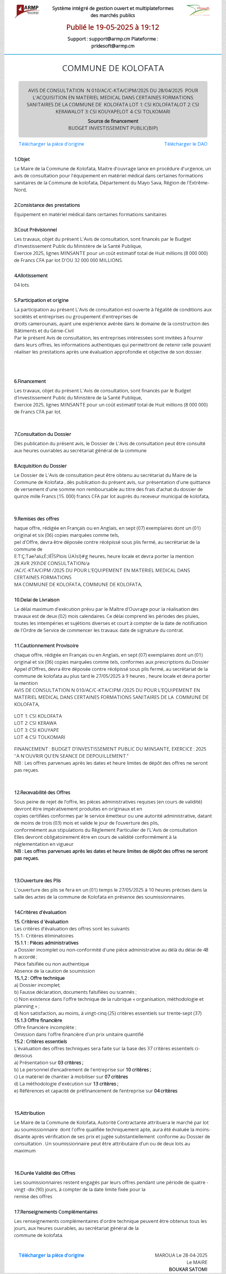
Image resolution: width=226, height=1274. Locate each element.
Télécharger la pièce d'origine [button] (51, 144)
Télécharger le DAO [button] (185, 144)
